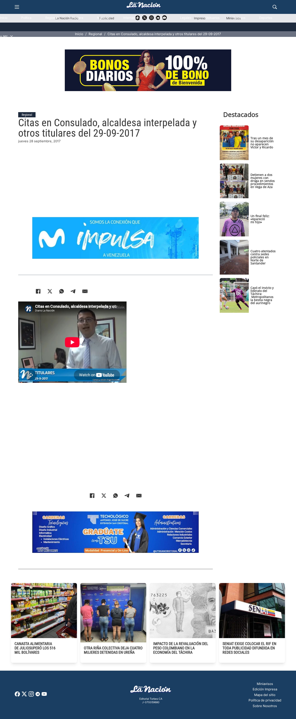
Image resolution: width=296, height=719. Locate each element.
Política (26, 18)
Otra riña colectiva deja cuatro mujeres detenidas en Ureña (113, 650)
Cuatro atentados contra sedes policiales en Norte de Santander (263, 257)
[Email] (85, 291)
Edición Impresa (265, 689)
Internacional (132, 18)
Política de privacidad (265, 700)
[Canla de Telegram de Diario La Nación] (38, 695)
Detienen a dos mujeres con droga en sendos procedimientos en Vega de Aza (262, 181)
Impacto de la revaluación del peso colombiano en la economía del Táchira (180, 648)
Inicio (3, 18)
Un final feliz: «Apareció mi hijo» (260, 219)
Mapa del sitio (264, 695)
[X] (50, 291)
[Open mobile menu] (17, 7)
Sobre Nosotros (265, 706)
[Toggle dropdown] (11, 36)
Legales (185, 18)
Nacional (103, 18)
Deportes (265, 18)
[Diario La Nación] (143, 6)
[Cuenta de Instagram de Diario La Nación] (31, 695)
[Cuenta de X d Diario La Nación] (24, 695)
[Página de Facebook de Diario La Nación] (17, 695)
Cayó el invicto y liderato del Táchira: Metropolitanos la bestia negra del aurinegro (262, 295)
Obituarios (212, 18)
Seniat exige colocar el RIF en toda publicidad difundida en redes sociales (249, 648)
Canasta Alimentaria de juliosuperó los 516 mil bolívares (35, 648)
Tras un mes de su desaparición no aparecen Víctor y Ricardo (262, 142)
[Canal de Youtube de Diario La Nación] (44, 695)
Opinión (160, 18)
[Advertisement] (115, 174)
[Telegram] (73, 291)
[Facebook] (38, 291)
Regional (51, 18)
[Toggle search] (274, 7)
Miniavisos (265, 684)
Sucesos (239, 18)
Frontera (77, 18)
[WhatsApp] (61, 291)
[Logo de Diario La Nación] (151, 690)
